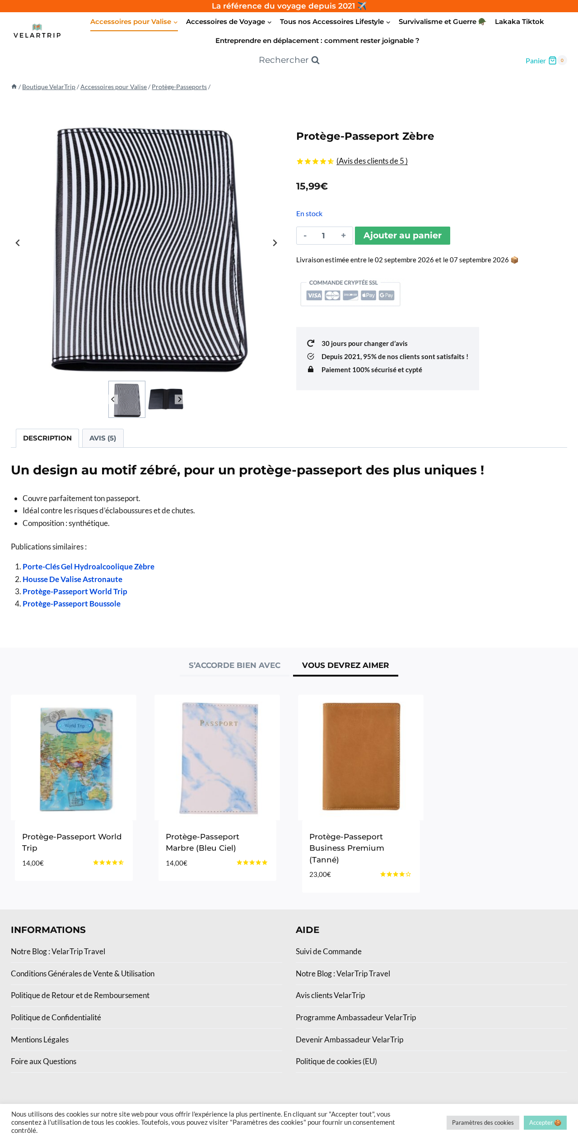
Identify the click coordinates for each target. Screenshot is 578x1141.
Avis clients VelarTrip (330, 995)
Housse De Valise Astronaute (72, 579)
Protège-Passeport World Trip (75, 591)
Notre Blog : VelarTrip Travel (58, 951)
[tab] (234, 667)
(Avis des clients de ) (372, 161)
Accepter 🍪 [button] (545, 1122)
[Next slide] (274, 243)
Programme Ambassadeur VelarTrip (356, 1017)
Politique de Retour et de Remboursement (80, 995)
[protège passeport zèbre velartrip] (146, 243)
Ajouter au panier (403, 235)
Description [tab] (47, 438)
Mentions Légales (40, 1039)
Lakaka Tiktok (519, 21)
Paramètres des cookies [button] (483, 1122)
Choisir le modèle (58, 890)
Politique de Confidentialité (56, 1017)
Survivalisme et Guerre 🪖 (443, 21)
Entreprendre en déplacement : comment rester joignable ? (317, 40)
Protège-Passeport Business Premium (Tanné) (346, 848)
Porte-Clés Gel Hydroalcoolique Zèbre (88, 566)
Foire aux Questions (43, 1061)
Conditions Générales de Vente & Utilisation (82, 973)
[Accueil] (14, 86)
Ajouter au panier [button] (203, 890)
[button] (126, 399)
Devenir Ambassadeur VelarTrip (349, 1039)
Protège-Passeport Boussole (72, 603)
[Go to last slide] (18, 243)
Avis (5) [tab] (102, 438)
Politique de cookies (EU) (336, 1061)
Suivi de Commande (329, 951)
